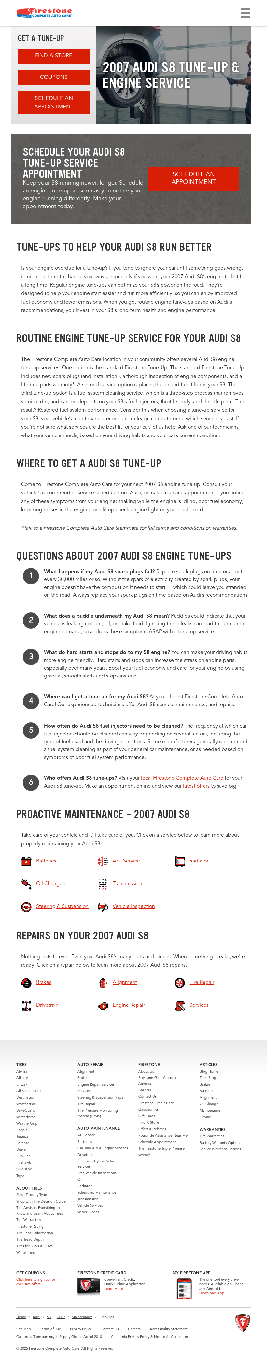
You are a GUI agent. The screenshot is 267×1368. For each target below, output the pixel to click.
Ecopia (22, 1130)
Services (84, 1091)
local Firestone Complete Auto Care (182, 778)
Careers (144, 1090)
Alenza (21, 1072)
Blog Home (209, 1072)
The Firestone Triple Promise (161, 1149)
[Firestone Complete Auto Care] (44, 13)
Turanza (22, 1137)
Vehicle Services (90, 1206)
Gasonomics (148, 1110)
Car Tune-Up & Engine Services (102, 1148)
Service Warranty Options (220, 1149)
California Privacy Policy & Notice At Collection (149, 1337)
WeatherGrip (26, 1124)
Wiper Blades (88, 1212)
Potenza (22, 1143)
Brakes (82, 1078)
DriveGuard (25, 1111)
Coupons (53, 77)
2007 (61, 1317)
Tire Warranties (28, 1220)
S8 (49, 1317)
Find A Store (53, 56)
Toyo (20, 1176)
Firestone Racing (30, 1227)
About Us (146, 1072)
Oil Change (209, 1104)
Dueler (21, 1150)
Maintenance (210, 1111)
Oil (79, 1180)
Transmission (87, 1199)
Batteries (84, 1142)
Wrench (144, 1155)
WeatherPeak (26, 1104)
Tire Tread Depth (30, 1240)
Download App (211, 1293)
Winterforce (25, 1117)
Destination (25, 1098)
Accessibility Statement (169, 1329)
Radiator (84, 1186)
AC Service (86, 1135)
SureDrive (24, 1169)
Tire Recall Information (34, 1233)
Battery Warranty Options (220, 1143)
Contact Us (147, 1097)
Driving (205, 1117)
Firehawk (23, 1163)
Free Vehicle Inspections (97, 1173)
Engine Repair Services (96, 1085)
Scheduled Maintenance (96, 1193)
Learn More (113, 1289)
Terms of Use (50, 1329)
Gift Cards (146, 1116)
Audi (36, 1317)
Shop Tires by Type (31, 1195)
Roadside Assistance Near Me (163, 1136)
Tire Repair (86, 1104)
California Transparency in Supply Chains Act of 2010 (59, 1337)
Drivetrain (85, 1155)
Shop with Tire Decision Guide (41, 1202)
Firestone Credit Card (156, 1103)
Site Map (23, 1329)
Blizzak (21, 1085)
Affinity (22, 1078)
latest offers (196, 786)
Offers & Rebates (152, 1129)
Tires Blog (208, 1078)
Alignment (85, 1072)
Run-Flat (23, 1156)
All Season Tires (29, 1091)
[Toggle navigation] (245, 13)
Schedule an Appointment (54, 103)
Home (21, 1317)
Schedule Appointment (157, 1142)
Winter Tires (26, 1253)
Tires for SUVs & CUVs (34, 1246)
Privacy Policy (80, 1329)
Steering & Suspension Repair (101, 1098)
